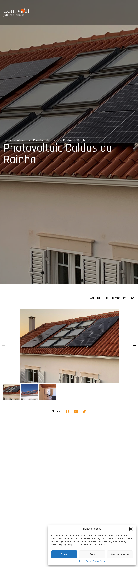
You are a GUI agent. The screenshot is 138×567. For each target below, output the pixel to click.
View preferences (120, 554)
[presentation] (3, 345)
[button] (131, 529)
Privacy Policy (85, 561)
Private (38, 140)
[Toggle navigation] (130, 13)
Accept (64, 554)
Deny (92, 554)
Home (7, 140)
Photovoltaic (22, 140)
